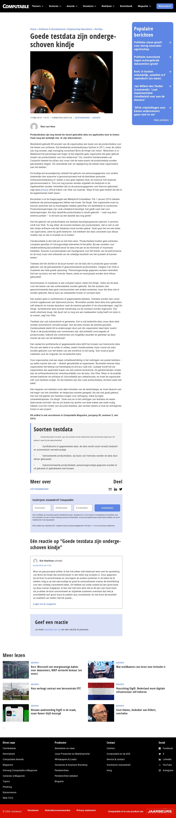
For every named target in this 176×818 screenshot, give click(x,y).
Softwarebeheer (39, 489)
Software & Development (52, 29)
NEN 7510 (8, 798)
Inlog (109, 770)
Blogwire (59, 781)
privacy (44, 190)
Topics (6, 781)
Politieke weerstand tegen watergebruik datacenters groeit (147, 60)
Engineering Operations (80, 29)
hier (92, 526)
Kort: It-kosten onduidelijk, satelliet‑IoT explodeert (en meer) (149, 75)
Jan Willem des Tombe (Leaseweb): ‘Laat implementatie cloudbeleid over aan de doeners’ (149, 93)
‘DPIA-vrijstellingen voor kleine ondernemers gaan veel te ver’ (150, 111)
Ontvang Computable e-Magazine (20, 770)
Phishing (7, 787)
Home (33, 29)
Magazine (8, 765)
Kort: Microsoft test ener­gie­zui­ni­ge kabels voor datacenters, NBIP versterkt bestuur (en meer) (56, 670)
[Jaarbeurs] (158, 811)
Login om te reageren (44, 604)
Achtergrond (82, 118)
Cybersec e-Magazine (14, 776)
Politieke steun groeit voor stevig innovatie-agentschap (148, 46)
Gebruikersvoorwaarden (58, 810)
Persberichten (62, 770)
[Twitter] (120, 489)
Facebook (168, 748)
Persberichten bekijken (66, 776)
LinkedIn (167, 759)
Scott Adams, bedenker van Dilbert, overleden (136, 711)
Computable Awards (13, 759)
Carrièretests (9, 748)
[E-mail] (110, 489)
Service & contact (116, 759)
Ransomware (9, 792)
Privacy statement (86, 810)
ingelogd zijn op (52, 629)
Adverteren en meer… (65, 748)
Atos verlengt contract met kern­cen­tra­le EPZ (56, 688)
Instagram (168, 770)
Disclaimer (33, 810)
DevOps (99, 29)
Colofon (111, 748)
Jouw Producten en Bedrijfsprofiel (72, 754)
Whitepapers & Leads (66, 759)
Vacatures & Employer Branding (71, 765)
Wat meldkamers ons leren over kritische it (140, 667)
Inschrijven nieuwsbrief (119, 765)
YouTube (167, 765)
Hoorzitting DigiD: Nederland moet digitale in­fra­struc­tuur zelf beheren (140, 690)
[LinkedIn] (115, 489)
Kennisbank (9, 754)
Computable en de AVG (118, 754)
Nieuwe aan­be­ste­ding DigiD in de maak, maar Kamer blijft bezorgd (53, 711)
